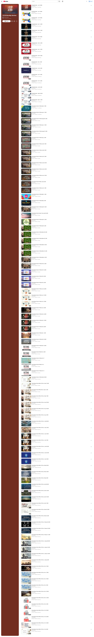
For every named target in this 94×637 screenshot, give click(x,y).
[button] (10, 9)
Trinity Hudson (33, 6)
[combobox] (44, 1)
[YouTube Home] (6, 1)
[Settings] (86, 1)
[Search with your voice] (63, 1)
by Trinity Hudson (6, 17)
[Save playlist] (12, 21)
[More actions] (17, 21)
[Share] (14, 21)
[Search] (59, 1)
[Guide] (1, 1)
